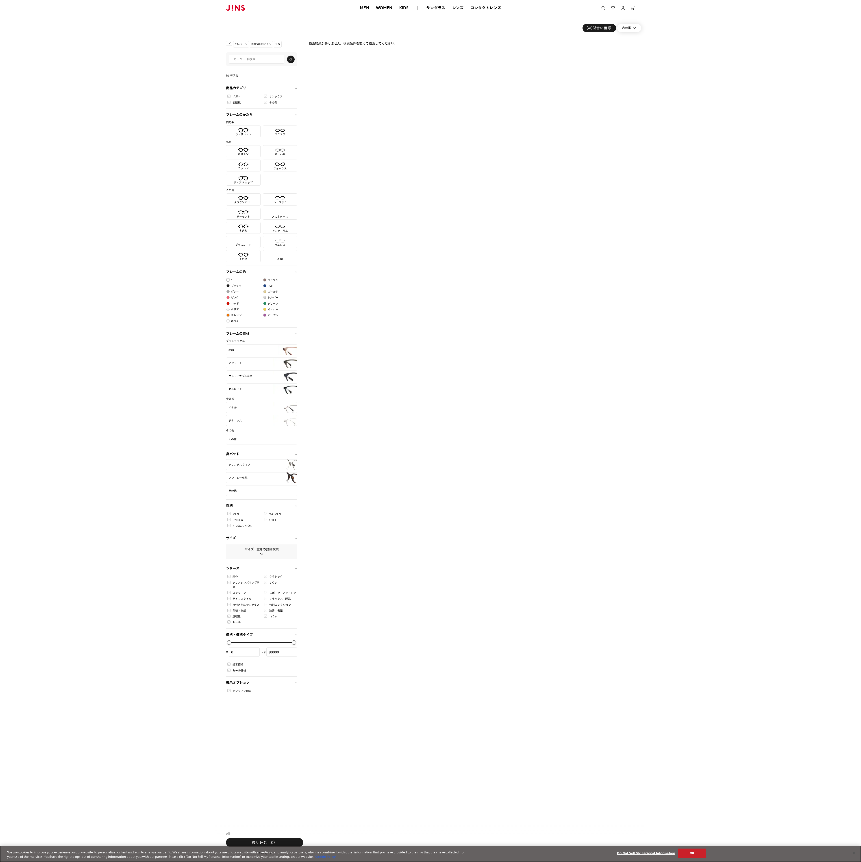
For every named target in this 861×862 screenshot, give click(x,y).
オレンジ (236, 315)
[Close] (854, 853)
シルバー (273, 297)
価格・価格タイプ (239, 634)
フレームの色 (236, 271)
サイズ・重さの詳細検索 (262, 549)
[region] (430, 854)
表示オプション (238, 682)
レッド (235, 303)
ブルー (271, 285)
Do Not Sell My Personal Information (646, 853)
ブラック (236, 285)
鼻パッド (232, 454)
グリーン (273, 303)
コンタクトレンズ (485, 8)
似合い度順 (601, 28)
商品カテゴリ (236, 88)
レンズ (458, 8)
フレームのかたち (239, 114)
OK (692, 853)
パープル (273, 315)
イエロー (273, 309)
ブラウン (273, 280)
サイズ (231, 538)
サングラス (435, 8)
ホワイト (236, 321)
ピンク (235, 297)
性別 (229, 505)
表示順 (626, 28)
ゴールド (273, 291)
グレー (235, 291)
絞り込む (264, 842)
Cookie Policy (325, 856)
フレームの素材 (237, 333)
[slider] (229, 642)
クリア (235, 309)
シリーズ (232, 568)
